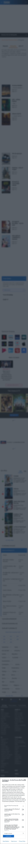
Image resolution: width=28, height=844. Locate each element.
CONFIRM (8, 836)
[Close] (25, 780)
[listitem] (14, 806)
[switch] (22, 809)
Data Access (14, 841)
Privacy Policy (22, 841)
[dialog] (14, 810)
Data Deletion (6, 841)
